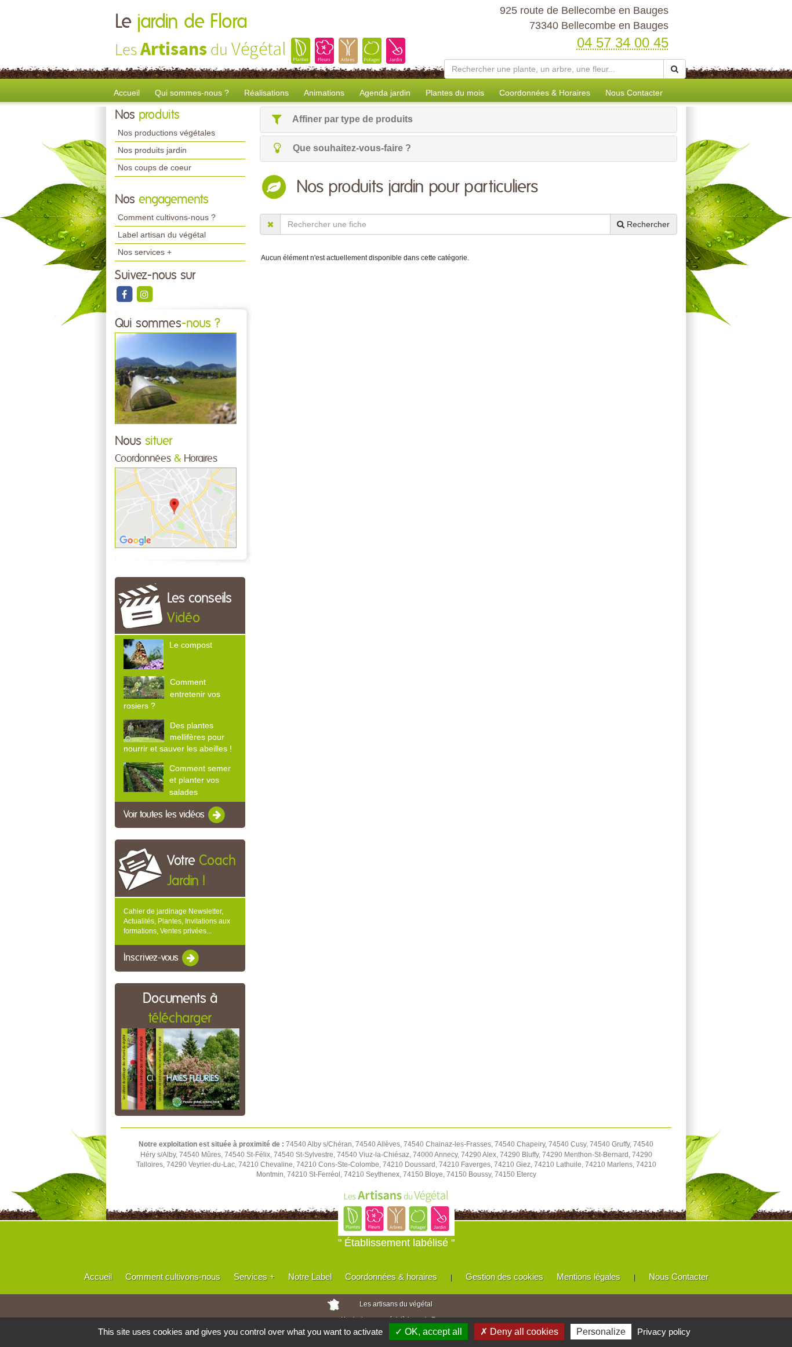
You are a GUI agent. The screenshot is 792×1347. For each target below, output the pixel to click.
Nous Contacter (634, 92)
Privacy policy (664, 1332)
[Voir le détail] (143, 653)
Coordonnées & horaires (391, 1277)
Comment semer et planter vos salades (200, 780)
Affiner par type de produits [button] (351, 119)
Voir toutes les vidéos (165, 814)
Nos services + (145, 252)
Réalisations (266, 92)
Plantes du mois (455, 92)
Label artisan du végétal (162, 234)
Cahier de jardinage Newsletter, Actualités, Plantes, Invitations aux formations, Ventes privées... (176, 921)
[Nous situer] (176, 507)
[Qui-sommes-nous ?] (176, 378)
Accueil (127, 92)
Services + (254, 1277)
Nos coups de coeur (154, 167)
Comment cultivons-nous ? (167, 217)
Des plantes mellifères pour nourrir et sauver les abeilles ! (177, 737)
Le (181, 22)
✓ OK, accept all (428, 1332)
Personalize (601, 1332)
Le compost (190, 644)
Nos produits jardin (152, 150)
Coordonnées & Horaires (544, 92)
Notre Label (310, 1277)
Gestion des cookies (504, 1277)
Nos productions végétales (166, 132)
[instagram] (144, 294)
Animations (324, 92)
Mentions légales (588, 1277)
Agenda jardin (384, 92)
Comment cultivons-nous (172, 1277)
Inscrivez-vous (152, 958)
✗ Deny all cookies (519, 1332)
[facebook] (125, 294)
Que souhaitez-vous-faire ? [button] (350, 148)
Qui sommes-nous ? (192, 92)
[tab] (468, 119)
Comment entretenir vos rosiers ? (171, 693)
